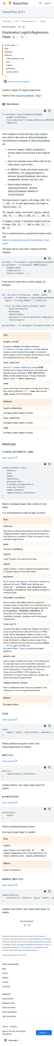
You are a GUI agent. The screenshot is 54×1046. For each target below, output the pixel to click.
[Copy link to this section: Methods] (18, 444)
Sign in (47, 3)
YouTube (6, 986)
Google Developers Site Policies (30, 945)
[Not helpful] (23, 27)
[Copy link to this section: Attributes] (15, 401)
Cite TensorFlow (9, 1016)
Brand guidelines (9, 1012)
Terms (5, 1026)
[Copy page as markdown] (22, 37)
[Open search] (40, 3)
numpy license (31, 950)
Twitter (5, 982)
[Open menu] (4, 3)
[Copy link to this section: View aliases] (21, 104)
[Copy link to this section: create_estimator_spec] (36, 452)
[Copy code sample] (49, 111)
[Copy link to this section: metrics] (16, 755)
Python (43, 21)
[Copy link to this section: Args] (10, 335)
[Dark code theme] (45, 111)
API (16, 21)
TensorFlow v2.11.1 (13, 12)
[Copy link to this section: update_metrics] (26, 879)
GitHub (5, 978)
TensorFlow (6, 21)
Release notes (8, 1003)
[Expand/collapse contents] (17, 45)
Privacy (14, 1026)
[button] (27, 104)
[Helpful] (19, 27)
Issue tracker (7, 999)
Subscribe (44, 1032)
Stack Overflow (9, 1007)
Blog (4, 969)
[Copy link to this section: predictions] (21, 796)
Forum (5, 973)
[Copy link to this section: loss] (11, 713)
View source (8, 458)
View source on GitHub (18, 81)
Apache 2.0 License (43, 942)
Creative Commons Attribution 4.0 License (34, 939)
